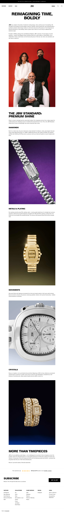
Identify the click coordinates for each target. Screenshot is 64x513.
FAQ (27, 492)
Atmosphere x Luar (19, 497)
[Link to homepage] (32, 6)
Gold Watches (7, 496)
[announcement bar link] (32, 1)
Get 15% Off (54, 480)
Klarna (27, 499)
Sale (5, 499)
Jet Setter (17, 503)
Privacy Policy (52, 494)
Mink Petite (17, 504)
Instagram (40, 492)
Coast (16, 501)
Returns (28, 496)
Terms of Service (52, 492)
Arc (15, 492)
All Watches (6, 492)
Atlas (16, 496)
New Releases (7, 494)
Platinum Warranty (30, 497)
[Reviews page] (32, 470)
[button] (58, 5)
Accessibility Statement (52, 497)
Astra (16, 494)
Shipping (28, 494)
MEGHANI (7, 510)
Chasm (16, 499)
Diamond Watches (8, 497)
